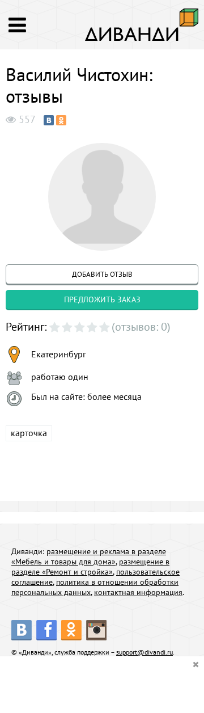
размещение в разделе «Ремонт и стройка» (90, 566)
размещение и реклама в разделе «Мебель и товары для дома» (88, 556)
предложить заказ (102, 299)
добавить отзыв (102, 274)
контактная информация (138, 592)
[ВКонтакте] (49, 120)
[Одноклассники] (61, 120)
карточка (29, 432)
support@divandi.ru (144, 652)
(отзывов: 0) (141, 326)
